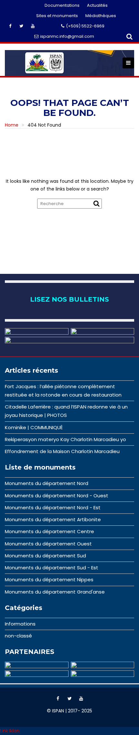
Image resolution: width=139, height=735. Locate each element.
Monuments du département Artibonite (53, 519)
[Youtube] (81, 698)
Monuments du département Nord (46, 483)
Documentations (62, 5)
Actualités (97, 5)
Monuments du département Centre (49, 531)
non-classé (18, 635)
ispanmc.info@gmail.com (67, 36)
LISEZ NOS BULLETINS (69, 299)
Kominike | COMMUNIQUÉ (34, 427)
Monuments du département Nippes (49, 579)
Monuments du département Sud (45, 555)
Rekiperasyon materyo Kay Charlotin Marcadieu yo (65, 439)
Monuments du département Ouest (48, 543)
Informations (20, 623)
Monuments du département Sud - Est (51, 567)
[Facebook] (58, 698)
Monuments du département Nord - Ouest (56, 495)
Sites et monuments (57, 16)
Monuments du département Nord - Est (53, 507)
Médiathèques (100, 16)
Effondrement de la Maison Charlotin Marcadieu (62, 451)
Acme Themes (85, 722)
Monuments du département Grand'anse (55, 591)
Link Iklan (9, 731)
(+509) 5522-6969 (85, 26)
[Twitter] (69, 698)
